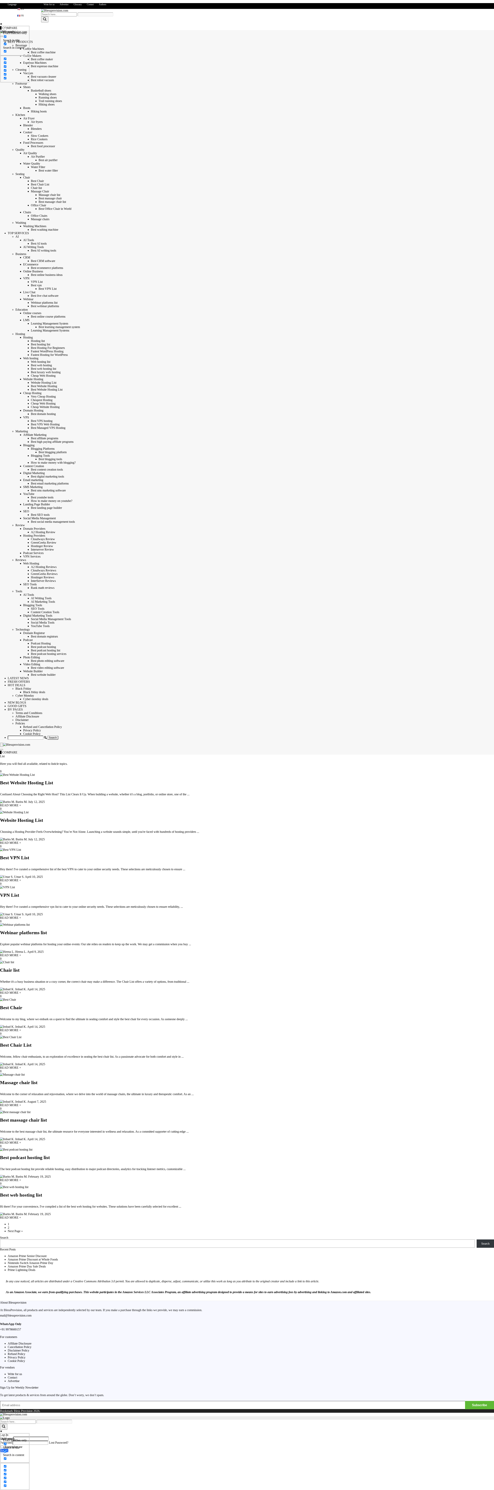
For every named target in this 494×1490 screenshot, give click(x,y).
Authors (102, 4)
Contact (90, 4)
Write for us (49, 4)
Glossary (78, 4)
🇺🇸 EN (20, 9)
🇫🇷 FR (20, 15)
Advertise (64, 4)
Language (12, 4)
